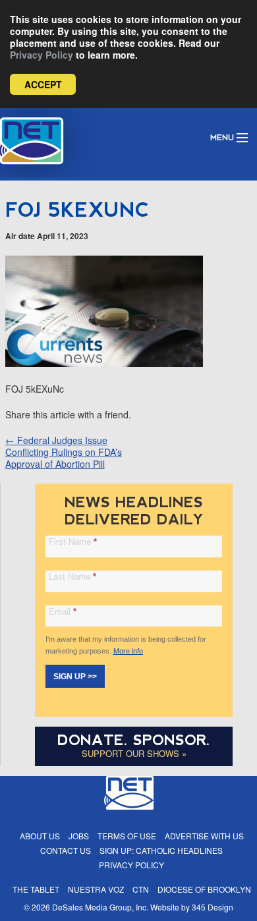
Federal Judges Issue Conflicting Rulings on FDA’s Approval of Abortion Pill (63, 451)
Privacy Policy (41, 54)
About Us (40, 835)
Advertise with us (204, 835)
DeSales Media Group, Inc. (100, 906)
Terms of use (127, 835)
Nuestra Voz (96, 889)
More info (128, 651)
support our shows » (134, 753)
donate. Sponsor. (133, 740)
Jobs (79, 835)
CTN (140, 889)
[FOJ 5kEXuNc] (104, 363)
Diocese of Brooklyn (204, 889)
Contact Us (65, 850)
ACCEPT (43, 84)
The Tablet (36, 889)
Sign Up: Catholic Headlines (161, 850)
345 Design (212, 906)
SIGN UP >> (75, 676)
